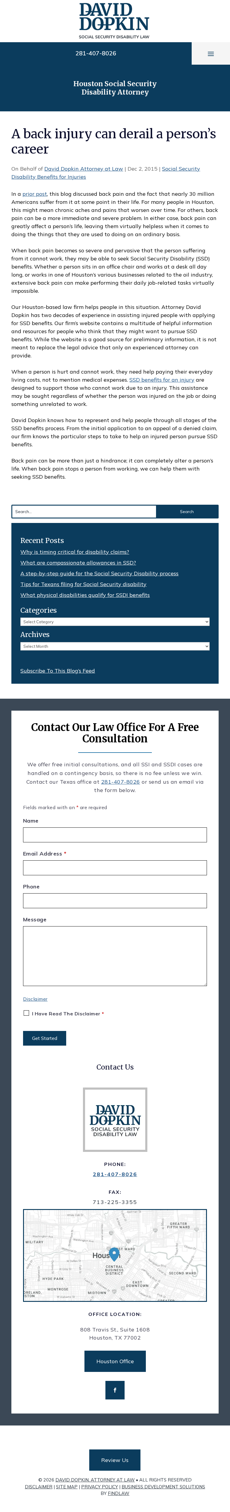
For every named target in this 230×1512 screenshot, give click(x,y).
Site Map (67, 1487)
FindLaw (118, 1493)
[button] (211, 53)
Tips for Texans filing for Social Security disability (83, 584)
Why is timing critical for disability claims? (74, 551)
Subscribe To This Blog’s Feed (57, 670)
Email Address (44, 853)
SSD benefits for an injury (161, 379)
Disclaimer (35, 999)
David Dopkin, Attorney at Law (95, 1480)
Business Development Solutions (163, 1487)
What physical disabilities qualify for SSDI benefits (85, 595)
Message (35, 919)
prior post (34, 193)
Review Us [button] (114, 1460)
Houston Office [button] (115, 1361)
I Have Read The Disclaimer (68, 1014)
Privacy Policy (99, 1487)
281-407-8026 (95, 53)
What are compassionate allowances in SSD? (78, 562)
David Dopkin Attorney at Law (83, 168)
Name (31, 820)
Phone (31, 886)
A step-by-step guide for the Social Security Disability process (99, 573)
